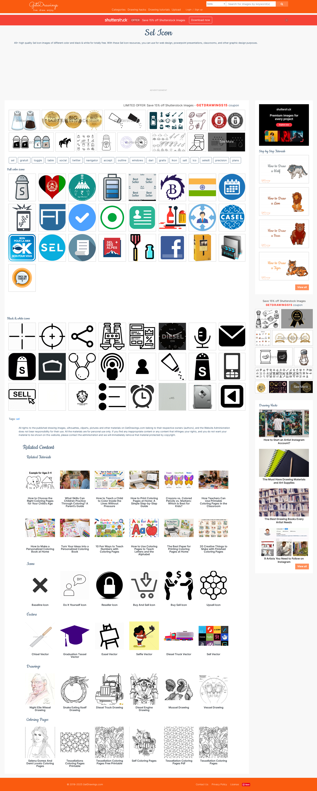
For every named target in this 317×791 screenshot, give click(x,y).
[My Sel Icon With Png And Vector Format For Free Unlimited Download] (142, 366)
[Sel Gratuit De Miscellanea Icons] (172, 217)
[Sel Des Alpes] (112, 247)
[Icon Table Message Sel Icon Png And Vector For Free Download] (232, 336)
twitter (76, 160)
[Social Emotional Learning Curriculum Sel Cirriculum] (52, 396)
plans (235, 160)
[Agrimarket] (82, 187)
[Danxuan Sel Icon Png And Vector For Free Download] (112, 217)
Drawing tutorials (159, 9)
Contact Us (202, 784)
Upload (176, 9)
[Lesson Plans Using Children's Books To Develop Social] (232, 217)
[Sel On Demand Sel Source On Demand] (52, 247)
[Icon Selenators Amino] (172, 396)
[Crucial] (202, 187)
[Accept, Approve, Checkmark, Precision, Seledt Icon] (22, 336)
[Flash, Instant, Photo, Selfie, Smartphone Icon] (22, 217)
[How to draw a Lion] (284, 201)
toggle (38, 160)
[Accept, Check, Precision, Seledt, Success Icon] (52, 336)
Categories (118, 9)
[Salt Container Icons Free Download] (202, 366)
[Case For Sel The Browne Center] (172, 187)
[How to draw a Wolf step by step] (284, 169)
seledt (206, 160)
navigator (92, 160)
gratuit (24, 160)
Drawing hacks (137, 9)
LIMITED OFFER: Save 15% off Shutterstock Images (158, 105)
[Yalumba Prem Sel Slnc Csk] (202, 247)
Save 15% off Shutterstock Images (284, 301)
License (234, 784)
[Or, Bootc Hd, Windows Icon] (232, 247)
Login (189, 9)
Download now (200, 20)
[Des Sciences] (232, 187)
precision (221, 160)
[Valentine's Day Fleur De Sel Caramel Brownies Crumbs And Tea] (172, 247)
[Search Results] (82, 247)
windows (137, 160)
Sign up (199, 9)
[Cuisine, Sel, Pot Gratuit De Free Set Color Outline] (22, 187)
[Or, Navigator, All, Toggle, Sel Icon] (22, 277)
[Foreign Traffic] (52, 217)
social (63, 160)
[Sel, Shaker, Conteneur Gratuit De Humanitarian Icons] (22, 366)
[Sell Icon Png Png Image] (22, 396)
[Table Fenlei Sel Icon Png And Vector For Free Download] (112, 396)
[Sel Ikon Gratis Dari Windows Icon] (232, 366)
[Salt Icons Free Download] (172, 366)
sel (18, 418)
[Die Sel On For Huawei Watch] (172, 336)
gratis (162, 160)
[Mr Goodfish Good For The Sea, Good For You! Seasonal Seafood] (22, 247)
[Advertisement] (160, 66)
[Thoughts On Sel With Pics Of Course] (142, 396)
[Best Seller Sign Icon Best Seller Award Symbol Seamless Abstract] (142, 187)
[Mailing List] (52, 366)
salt (185, 160)
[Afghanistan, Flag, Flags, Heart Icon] (52, 187)
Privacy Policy (219, 784)
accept (108, 160)
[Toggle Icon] (232, 396)
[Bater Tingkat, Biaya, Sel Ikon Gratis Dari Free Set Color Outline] (112, 187)
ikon (174, 160)
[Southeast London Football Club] (82, 396)
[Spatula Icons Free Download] (142, 247)
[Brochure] (142, 336)
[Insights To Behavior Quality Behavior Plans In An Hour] (202, 217)
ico (194, 160)
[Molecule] (82, 366)
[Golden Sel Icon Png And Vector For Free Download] (82, 217)
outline (122, 160)
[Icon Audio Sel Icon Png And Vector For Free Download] (202, 336)
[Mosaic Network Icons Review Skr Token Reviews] (112, 366)
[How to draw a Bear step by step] (284, 233)
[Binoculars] (112, 336)
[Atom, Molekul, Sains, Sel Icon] (82, 336)
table (51, 160)
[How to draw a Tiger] (284, 266)
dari (151, 160)
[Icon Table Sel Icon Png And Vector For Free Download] (142, 217)
